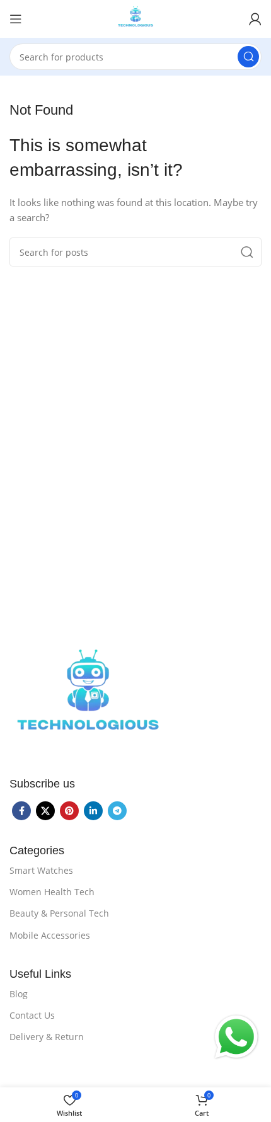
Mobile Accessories (49, 935)
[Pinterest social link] (69, 810)
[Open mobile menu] (15, 18)
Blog (18, 994)
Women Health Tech (52, 892)
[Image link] (88, 698)
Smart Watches (41, 870)
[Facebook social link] (21, 810)
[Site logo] (136, 17)
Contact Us (32, 1015)
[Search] (248, 56)
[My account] (255, 18)
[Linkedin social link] (93, 810)
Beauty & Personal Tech (59, 913)
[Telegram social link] (117, 810)
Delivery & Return (46, 1037)
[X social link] (45, 810)
